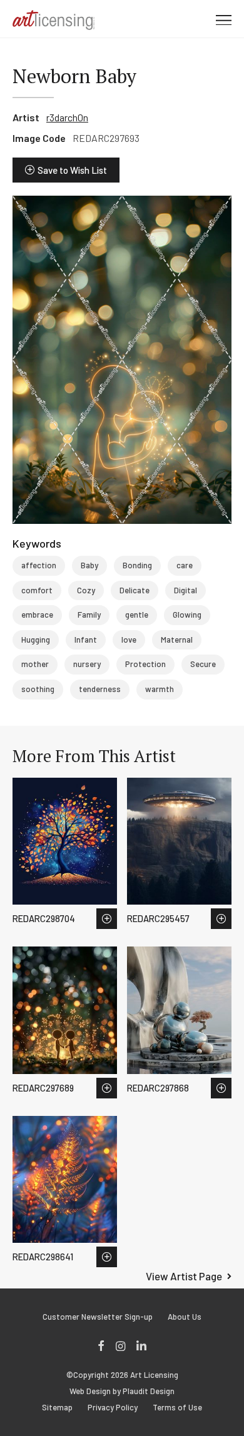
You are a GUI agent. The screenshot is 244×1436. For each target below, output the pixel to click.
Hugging (35, 640)
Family (89, 615)
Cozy (86, 590)
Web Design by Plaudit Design (122, 1391)
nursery (87, 664)
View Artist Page (184, 1276)
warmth (159, 689)
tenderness (100, 689)
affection (38, 565)
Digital (185, 590)
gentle (136, 615)
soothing (37, 689)
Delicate (134, 590)
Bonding (137, 565)
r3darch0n (67, 117)
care (184, 565)
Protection (145, 664)
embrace (37, 615)
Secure (203, 664)
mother (35, 664)
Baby (89, 565)
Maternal (177, 640)
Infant (85, 640)
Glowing (187, 615)
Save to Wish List (72, 170)
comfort (37, 590)
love (128, 640)
